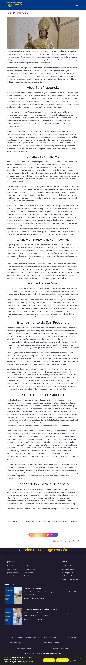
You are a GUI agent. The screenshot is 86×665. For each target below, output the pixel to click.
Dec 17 (28, 598)
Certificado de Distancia (70, 579)
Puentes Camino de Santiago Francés (20, 576)
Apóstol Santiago (68, 566)
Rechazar (62, 660)
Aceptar (49, 660)
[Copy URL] (77, 541)
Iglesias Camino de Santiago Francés (20, 573)
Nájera (57, 403)
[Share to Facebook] (61, 541)
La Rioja (63, 364)
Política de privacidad (61, 649)
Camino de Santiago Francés (18, 509)
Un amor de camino (32, 588)
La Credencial (67, 576)
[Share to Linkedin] (69, 541)
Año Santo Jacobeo (69, 569)
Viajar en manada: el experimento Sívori (40, 609)
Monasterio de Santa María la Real (43, 420)
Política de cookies (24, 649)
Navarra (11, 637)
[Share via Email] (73, 541)
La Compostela (67, 573)
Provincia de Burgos (33, 637)
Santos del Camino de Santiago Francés (48, 509)
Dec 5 (28, 619)
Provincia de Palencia (51, 637)
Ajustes (75, 660)
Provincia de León (70, 637)
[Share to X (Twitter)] (65, 541)
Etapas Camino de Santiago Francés (20, 566)
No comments (39, 598)
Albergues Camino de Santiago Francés (21, 569)
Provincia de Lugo (14, 643)
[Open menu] (76, 5)
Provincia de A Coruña (51, 643)
